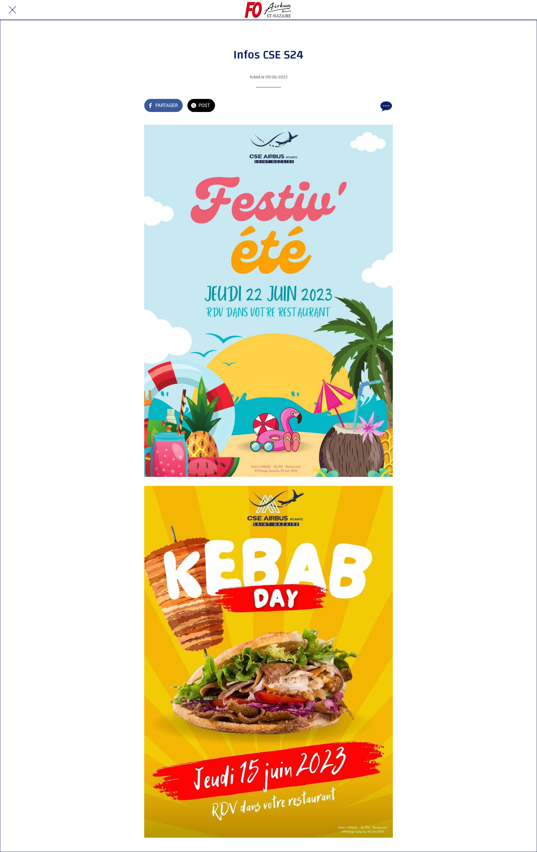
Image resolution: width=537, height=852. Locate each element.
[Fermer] (12, 10)
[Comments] (385, 106)
